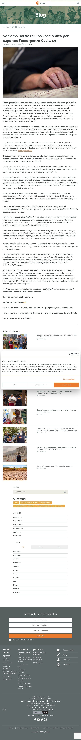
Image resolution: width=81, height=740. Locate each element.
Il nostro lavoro (7, 651)
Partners (55, 728)
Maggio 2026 (18, 528)
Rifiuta (15, 385)
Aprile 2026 (17, 532)
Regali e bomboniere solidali (24, 687)
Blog (65, 655)
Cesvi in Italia (7, 676)
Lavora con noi (38, 663)
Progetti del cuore (24, 675)
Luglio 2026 (17, 521)
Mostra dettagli (69, 379)
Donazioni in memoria (22, 671)
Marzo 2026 (17, 536)
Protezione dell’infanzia (6, 667)
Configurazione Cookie (66, 728)
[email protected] (25, 151)
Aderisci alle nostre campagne (39, 653)
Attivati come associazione (37, 658)
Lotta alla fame (7, 663)
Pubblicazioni (7, 679)
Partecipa (38, 649)
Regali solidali (68, 650)
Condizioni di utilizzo (22, 728)
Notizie (6, 44)
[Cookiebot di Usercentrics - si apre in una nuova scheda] (70, 354)
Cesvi (29, 44)
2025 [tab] (22, 547)
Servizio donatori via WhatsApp (43, 709)
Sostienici (23, 649)
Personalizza (39, 385)
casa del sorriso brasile (29, 503)
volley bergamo (58, 506)
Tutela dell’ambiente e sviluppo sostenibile (9, 672)
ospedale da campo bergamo (24, 506)
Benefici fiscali (47, 728)
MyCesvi (66, 660)
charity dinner (45, 503)
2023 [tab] (58, 547)
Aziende (66, 665)
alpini (16, 503)
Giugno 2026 (17, 525)
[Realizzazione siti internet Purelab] (40, 732)
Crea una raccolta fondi (23, 666)
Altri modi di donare (24, 683)
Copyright (11, 728)
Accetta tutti (66, 385)
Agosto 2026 (17, 517)
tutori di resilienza (43, 506)
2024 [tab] (40, 547)
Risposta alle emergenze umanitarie (7, 658)
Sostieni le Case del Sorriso (24, 653)
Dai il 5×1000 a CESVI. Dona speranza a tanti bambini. (25, 660)
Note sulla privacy (35, 728)
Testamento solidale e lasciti (24, 679)
